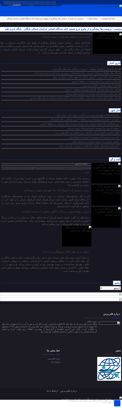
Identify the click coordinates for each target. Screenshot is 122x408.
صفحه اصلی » (92, 18)
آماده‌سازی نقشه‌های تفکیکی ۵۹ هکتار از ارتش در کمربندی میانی (89, 146)
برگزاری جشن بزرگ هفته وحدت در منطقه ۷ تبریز (95, 81)
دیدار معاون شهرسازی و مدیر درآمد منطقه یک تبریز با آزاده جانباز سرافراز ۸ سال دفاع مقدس (75, 98)
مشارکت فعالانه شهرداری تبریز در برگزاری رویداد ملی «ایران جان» (88, 115)
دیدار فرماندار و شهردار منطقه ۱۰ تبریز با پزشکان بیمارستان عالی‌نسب (85, 69)
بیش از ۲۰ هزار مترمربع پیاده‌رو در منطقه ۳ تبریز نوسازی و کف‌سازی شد (85, 119)
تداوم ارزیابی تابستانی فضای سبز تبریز (101, 85)
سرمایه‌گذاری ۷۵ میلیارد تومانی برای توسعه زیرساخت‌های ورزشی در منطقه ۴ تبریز (80, 124)
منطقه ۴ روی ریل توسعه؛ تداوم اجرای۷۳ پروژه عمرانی (93, 128)
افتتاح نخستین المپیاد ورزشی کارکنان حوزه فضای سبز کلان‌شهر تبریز (87, 133)
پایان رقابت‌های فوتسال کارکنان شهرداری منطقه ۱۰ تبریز (92, 90)
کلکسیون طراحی (95, 402)
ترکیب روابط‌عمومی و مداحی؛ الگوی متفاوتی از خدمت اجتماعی (55, 211)
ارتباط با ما (55, 362)
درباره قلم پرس (53, 359)
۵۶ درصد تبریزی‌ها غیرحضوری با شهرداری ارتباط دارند (94, 137)
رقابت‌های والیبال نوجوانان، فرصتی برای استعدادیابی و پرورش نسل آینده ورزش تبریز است (76, 73)
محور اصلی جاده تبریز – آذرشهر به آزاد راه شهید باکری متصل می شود (86, 77)
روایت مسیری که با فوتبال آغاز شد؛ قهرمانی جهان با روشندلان (56, 190)
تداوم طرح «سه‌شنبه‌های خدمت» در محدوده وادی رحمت (92, 94)
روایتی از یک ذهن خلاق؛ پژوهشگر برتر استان (66, 251)
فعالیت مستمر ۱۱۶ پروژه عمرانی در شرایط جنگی (96, 142)
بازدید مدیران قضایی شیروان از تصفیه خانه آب (66, 36)
